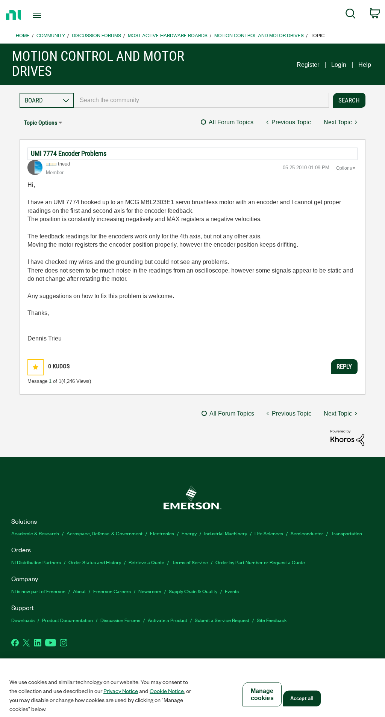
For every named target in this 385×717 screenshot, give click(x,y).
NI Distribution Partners (36, 562)
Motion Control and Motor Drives (259, 35)
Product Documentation (67, 620)
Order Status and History (94, 562)
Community (50, 35)
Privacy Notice (120, 690)
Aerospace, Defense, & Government (104, 533)
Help (364, 65)
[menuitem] (351, 15)
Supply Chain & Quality (193, 591)
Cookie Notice (167, 690)
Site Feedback (272, 620)
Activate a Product (167, 620)
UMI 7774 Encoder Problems (68, 153)
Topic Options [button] (40, 122)
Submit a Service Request (222, 620)
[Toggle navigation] (50, 15)
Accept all (302, 698)
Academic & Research (35, 533)
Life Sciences (269, 533)
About (79, 591)
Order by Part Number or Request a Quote (260, 562)
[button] (35, 367)
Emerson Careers (112, 591)
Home (23, 35)
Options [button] (344, 168)
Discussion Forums (96, 35)
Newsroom (149, 591)
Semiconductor (307, 533)
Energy (189, 533)
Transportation (346, 533)
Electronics (162, 533)
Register (308, 65)
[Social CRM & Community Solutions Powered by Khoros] (347, 437)
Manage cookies (262, 694)
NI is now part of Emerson (38, 591)
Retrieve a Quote (146, 562)
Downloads (23, 620)
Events (232, 591)
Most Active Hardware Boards (168, 35)
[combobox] (201, 100)
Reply (344, 366)
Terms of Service (190, 562)
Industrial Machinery (225, 533)
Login (338, 65)
